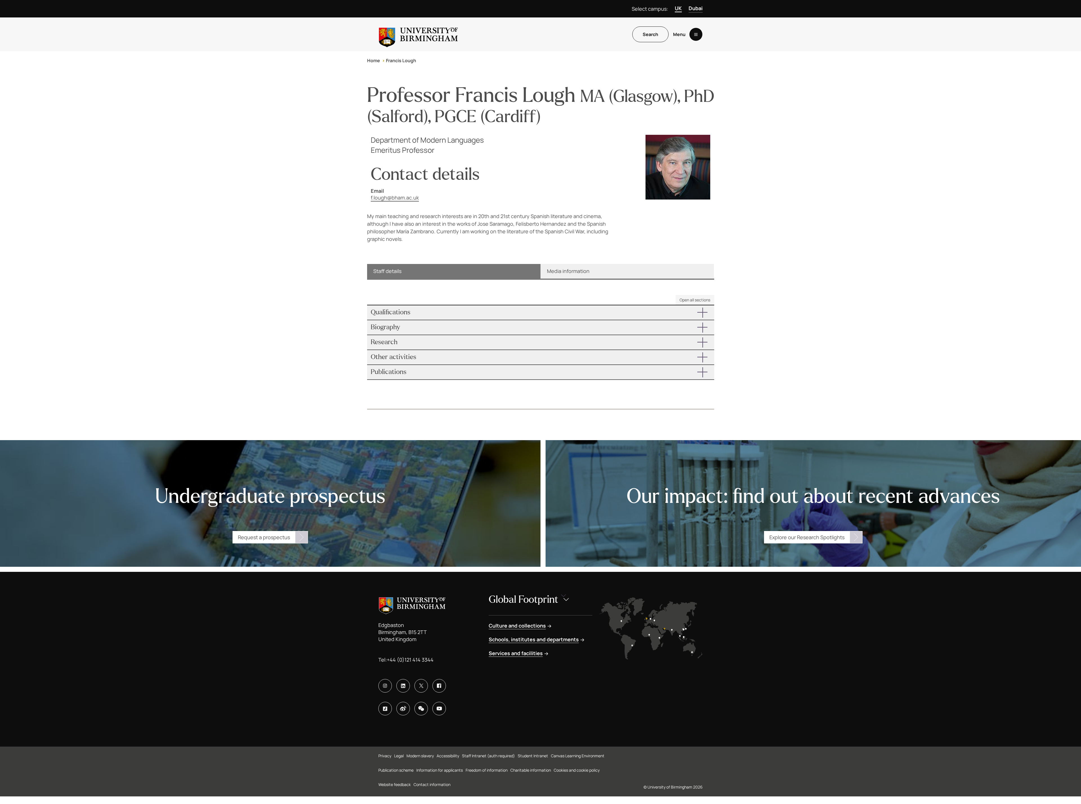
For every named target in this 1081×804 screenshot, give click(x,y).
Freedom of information (487, 770)
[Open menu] (696, 34)
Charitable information (530, 770)
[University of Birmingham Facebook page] (439, 686)
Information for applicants (439, 770)
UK (678, 8)
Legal (399, 755)
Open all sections (695, 300)
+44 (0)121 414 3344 (410, 659)
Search (650, 34)
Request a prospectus (264, 537)
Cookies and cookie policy (577, 770)
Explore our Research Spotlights (807, 537)
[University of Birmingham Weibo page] (403, 708)
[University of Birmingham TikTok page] (385, 708)
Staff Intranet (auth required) (488, 755)
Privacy (384, 755)
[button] (540, 312)
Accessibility (448, 755)
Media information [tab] (568, 271)
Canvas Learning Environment (577, 755)
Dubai (696, 8)
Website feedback (394, 784)
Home (373, 60)
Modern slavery (420, 755)
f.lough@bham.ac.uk (395, 197)
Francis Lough (401, 60)
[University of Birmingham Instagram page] (385, 686)
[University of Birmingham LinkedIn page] (403, 686)
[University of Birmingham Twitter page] (421, 686)
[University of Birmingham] (418, 34)
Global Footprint (523, 599)
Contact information (432, 784)
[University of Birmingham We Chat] (421, 708)
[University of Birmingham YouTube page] (439, 708)
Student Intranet (533, 755)
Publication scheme (396, 770)
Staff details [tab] (387, 271)
